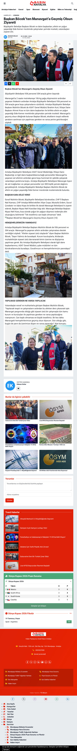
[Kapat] (75, 746)
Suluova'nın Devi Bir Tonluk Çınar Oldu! (17, 420)
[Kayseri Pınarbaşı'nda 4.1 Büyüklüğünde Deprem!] (21, 459)
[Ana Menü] (5, 3)
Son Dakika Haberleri (49, 680)
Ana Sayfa (11, 704)
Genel (20, 9)
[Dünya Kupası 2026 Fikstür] (71, 613)
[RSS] (49, 662)
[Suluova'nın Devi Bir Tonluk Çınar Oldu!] (21, 409)
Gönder (9, 500)
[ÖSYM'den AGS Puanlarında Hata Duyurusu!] (55, 459)
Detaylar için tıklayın (38, 606)
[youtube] (45, 699)
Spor (28, 9)
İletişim (10, 722)
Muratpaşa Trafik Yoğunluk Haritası (19, 676)
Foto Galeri (11, 709)
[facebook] (12, 699)
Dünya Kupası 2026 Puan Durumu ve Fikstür (27, 735)
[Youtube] (42, 662)
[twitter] (23, 699)
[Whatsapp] (46, 662)
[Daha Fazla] (17, 83)
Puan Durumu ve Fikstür (50, 676)
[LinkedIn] (38, 662)
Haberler (7, 15)
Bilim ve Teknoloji (64, 9)
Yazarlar (10, 712)
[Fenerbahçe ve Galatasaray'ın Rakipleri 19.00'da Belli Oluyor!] (21, 434)
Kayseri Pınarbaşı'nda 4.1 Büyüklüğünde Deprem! (21, 470)
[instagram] (34, 699)
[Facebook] (27, 662)
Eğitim (52, 9)
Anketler (10, 717)
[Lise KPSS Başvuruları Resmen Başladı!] (55, 409)
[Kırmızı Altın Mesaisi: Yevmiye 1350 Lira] (55, 434)
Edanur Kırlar (21, 384)
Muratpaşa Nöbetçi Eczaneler (18, 672)
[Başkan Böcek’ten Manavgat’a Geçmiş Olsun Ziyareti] (38, 60)
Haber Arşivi (12, 683)
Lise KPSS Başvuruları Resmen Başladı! (52, 420)
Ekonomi (36, 9)
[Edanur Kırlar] (10, 386)
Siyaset (45, 9)
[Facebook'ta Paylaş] (6, 83)
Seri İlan (10, 714)
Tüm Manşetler (13, 680)
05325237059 (39, 650)
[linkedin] (67, 699)
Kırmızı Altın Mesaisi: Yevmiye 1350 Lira (52, 445)
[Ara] (72, 3)
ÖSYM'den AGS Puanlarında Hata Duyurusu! (53, 470)
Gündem (16, 15)
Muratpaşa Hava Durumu (50, 672)
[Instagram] (34, 662)
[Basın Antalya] (38, 3)
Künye (9, 719)
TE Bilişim (43, 693)
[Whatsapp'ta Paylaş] (13, 83)
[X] (31, 662)
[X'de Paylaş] (9, 83)
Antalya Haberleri (9, 9)
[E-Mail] (18, 388)
